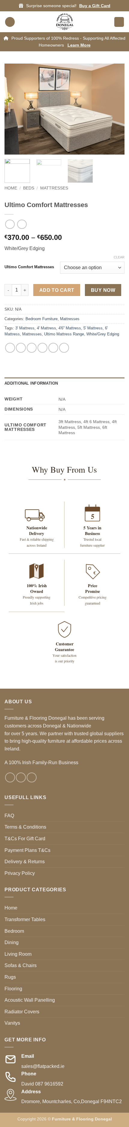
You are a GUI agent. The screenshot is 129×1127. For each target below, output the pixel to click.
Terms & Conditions (25, 827)
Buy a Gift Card (94, 5)
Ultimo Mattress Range (64, 334)
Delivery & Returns (24, 861)
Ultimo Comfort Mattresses (29, 267)
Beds (28, 188)
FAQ (9, 815)
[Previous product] (21, 224)
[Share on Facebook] (21, 348)
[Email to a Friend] (42, 348)
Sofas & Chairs (20, 965)
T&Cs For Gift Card (24, 838)
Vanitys (12, 1023)
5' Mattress (93, 328)
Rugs (10, 977)
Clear (119, 257)
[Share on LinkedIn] (64, 348)
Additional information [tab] (31, 383)
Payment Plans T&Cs (27, 850)
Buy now (103, 290)
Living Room (18, 954)
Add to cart (56, 290)
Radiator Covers (21, 1011)
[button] (10, 22)
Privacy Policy (19, 873)
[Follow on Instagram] (21, 777)
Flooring (13, 988)
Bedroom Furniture (42, 319)
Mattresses (54, 188)
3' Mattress (24, 328)
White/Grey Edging (102, 334)
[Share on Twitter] (32, 348)
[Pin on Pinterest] (53, 348)
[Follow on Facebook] (10, 777)
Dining (11, 942)
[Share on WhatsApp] (10, 348)
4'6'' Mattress (69, 328)
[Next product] (9, 224)
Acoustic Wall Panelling (29, 1000)
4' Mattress (46, 328)
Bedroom (14, 931)
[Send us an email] (32, 777)
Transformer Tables (24, 919)
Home (10, 188)
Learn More (79, 45)
